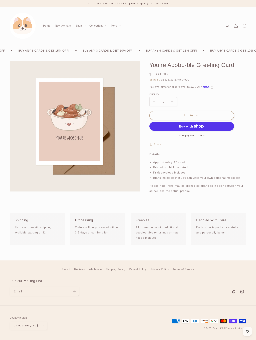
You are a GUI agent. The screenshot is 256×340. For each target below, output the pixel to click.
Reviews (79, 269)
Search (66, 269)
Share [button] (157, 144)
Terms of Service (183, 269)
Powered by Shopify (235, 328)
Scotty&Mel (219, 328)
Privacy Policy (160, 269)
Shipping (154, 80)
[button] (80, 26)
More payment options (192, 135)
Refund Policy (138, 269)
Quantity (154, 94)
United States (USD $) (26, 325)
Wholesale (95, 269)
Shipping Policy (115, 269)
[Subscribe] (74, 291)
